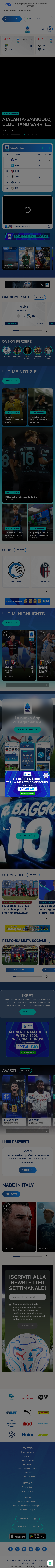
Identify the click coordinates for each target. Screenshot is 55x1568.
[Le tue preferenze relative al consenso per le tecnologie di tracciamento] (50, 1563)
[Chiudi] (46, 775)
